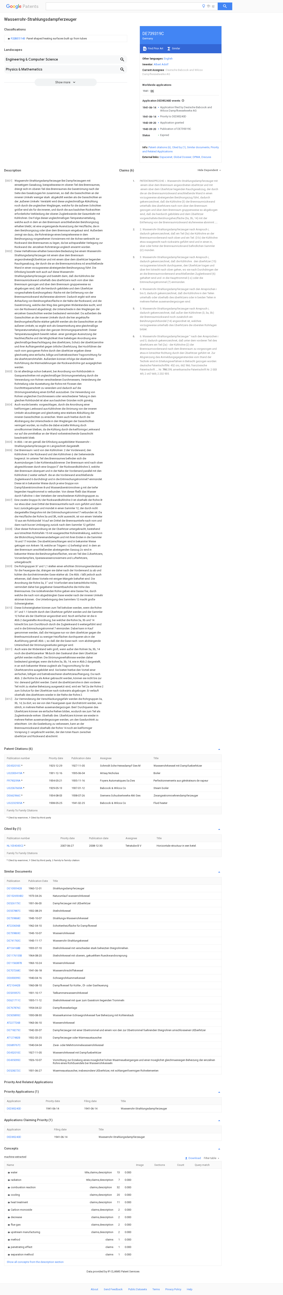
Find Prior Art (155, 48)
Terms (156, 1289)
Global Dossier (182, 157)
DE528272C (14, 1070)
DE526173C (14, 903)
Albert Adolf (161, 64)
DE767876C (14, 1007)
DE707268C (14, 970)
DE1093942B (14, 888)
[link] (47, 38)
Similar (175, 48)
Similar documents (198, 147)
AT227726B (13, 1022)
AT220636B (13, 925)
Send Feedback (113, 1289)
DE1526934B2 (15, 895)
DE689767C (14, 1045)
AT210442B (13, 985)
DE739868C (14, 918)
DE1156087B (14, 963)
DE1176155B (14, 955)
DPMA (196, 157)
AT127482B (13, 1037)
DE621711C (14, 1000)
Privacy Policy (173, 1289)
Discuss (206, 157)
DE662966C (14, 795)
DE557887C (14, 910)
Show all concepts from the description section (35, 1261)
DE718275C (14, 1030)
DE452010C (14, 765)
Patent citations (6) (160, 147)
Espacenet (166, 157)
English (168, 58)
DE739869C (14, 933)
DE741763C (14, 940)
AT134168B (13, 948)
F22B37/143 (18, 38)
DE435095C (14, 1060)
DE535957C (14, 992)
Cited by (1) (179, 147)
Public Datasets (137, 1289)
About (94, 1289)
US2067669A (15, 788)
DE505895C (14, 1015)
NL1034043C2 (15, 845)
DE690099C (14, 977)
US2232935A (15, 803)
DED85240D (14, 1108)
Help (189, 1289)
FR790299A (14, 780)
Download (194, 1158)
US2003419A (15, 773)
